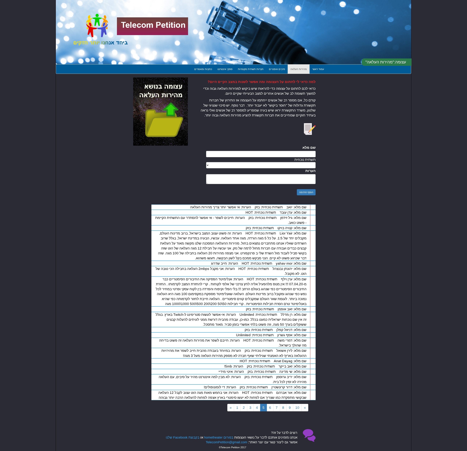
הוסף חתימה (306, 192)
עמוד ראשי (318, 69)
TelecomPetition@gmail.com (226, 442)
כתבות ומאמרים (203, 69)
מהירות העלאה (298, 69)
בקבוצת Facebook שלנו (182, 437)
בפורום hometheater (218, 437)
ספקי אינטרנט (224, 69)
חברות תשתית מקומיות (250, 69)
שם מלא (309, 147)
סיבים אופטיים (277, 69)
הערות (310, 171)
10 (297, 408)
